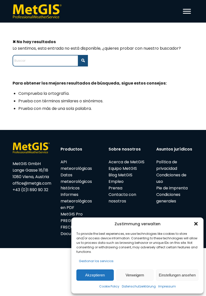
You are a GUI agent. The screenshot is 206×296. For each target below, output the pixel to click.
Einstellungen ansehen (177, 275)
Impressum (167, 286)
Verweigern (135, 275)
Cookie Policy (109, 286)
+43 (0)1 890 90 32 (30, 190)
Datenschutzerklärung (139, 286)
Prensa (115, 188)
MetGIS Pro (72, 214)
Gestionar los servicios (96, 261)
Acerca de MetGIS (126, 162)
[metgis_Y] (38, 11)
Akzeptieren (95, 275)
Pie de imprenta (172, 188)
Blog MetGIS (120, 175)
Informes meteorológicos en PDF (76, 201)
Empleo (116, 181)
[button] (195, 223)
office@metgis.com (32, 183)
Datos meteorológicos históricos (76, 181)
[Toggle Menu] (187, 11)
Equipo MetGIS (123, 168)
